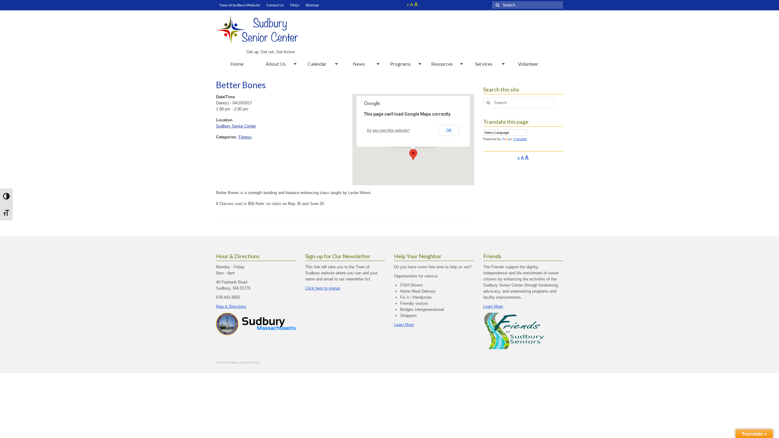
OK (449, 130)
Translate (520, 139)
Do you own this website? (388, 130)
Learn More (404, 324)
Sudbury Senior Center (236, 126)
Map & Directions (231, 306)
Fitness (245, 137)
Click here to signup (322, 288)
